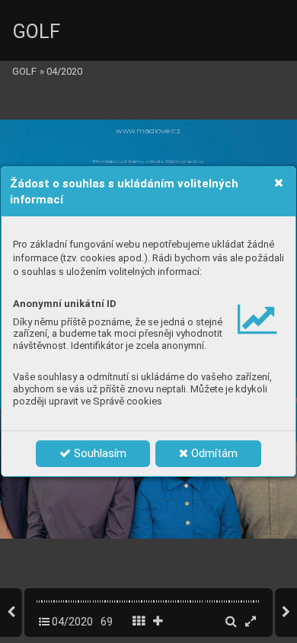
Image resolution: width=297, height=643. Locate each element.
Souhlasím (98, 453)
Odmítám (213, 453)
